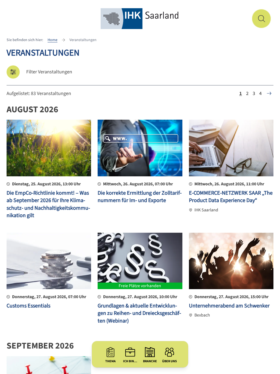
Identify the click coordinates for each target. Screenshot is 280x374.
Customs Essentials (28, 306)
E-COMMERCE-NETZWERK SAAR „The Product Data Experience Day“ (231, 197)
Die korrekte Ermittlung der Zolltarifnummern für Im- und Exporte (140, 197)
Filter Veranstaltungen (49, 71)
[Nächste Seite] (269, 93)
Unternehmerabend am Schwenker (229, 306)
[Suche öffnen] (261, 19)
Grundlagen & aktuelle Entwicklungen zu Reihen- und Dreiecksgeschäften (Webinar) (139, 313)
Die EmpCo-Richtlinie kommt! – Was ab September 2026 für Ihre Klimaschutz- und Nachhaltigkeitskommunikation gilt (48, 204)
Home (52, 40)
